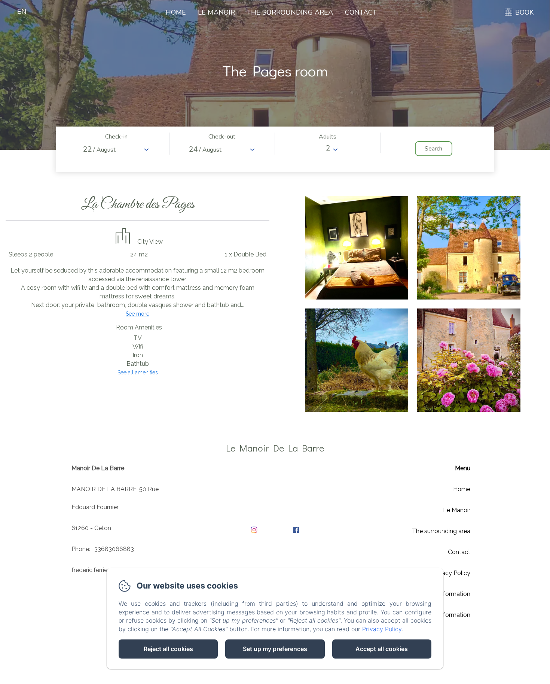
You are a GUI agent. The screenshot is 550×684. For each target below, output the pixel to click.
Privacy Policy (451, 573)
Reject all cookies (168, 649)
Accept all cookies (381, 649)
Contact (361, 12)
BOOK (524, 12)
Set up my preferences (275, 649)
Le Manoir (216, 12)
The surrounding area (290, 12)
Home (176, 12)
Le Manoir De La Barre (275, 448)
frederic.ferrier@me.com (104, 570)
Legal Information (445, 594)
